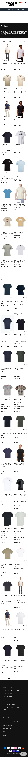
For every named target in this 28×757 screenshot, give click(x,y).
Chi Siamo (5, 731)
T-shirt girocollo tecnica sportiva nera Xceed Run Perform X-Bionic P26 (20, 496)
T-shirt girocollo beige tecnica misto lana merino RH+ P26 (7, 261)
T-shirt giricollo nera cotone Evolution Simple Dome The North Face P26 (7, 177)
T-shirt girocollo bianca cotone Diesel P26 (19, 563)
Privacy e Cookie (7, 728)
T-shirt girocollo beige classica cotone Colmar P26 (20, 205)
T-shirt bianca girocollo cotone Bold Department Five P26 (6, 65)
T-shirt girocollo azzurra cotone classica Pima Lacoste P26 (6, 205)
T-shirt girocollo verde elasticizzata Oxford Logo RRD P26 (20, 368)
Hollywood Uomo (11, 753)
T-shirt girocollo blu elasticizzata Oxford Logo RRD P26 (7, 368)
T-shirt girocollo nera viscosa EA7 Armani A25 (20, 463)
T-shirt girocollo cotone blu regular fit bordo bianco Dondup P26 (20, 336)
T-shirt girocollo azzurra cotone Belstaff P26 (19, 176)
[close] (26, 9)
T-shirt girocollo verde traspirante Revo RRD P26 (20, 432)
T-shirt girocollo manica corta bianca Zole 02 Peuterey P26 (20, 530)
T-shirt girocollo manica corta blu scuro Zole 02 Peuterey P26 (6, 530)
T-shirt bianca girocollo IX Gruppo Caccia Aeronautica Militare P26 (20, 93)
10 (20, 273)
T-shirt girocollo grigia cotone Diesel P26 (6, 596)
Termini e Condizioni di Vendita (10, 721)
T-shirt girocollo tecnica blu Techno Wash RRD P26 (7, 300)
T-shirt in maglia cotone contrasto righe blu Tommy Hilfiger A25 (20, 301)
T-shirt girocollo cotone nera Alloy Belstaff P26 (20, 661)
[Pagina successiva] (24, 273)
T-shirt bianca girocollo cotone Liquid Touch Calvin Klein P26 (20, 65)
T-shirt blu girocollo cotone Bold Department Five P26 (7, 120)
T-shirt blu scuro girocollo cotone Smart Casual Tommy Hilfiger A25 (7, 149)
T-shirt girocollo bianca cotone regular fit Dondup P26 (20, 629)
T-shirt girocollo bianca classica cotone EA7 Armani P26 (19, 261)
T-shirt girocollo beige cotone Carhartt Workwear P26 (7, 233)
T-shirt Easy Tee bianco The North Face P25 (20, 148)
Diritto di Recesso (7, 725)
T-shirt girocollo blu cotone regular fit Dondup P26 (7, 662)
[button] (3, 3)
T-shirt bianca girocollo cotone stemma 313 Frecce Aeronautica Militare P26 (7, 93)
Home (6, 17)
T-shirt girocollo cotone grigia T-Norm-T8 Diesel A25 (6, 401)
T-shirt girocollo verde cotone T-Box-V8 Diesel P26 (6, 564)
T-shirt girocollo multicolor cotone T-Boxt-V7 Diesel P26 (20, 401)
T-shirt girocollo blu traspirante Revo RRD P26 (7, 432)
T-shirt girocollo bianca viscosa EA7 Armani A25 (6, 495)
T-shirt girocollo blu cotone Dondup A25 (6, 463)
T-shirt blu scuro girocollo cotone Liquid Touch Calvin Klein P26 (20, 121)
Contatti (5, 735)
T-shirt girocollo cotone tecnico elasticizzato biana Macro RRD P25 (6, 336)
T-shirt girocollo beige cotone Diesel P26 (19, 233)
